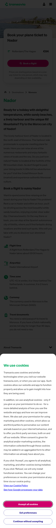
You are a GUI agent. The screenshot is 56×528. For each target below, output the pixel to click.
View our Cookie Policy (16, 485)
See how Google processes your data (23, 490)
